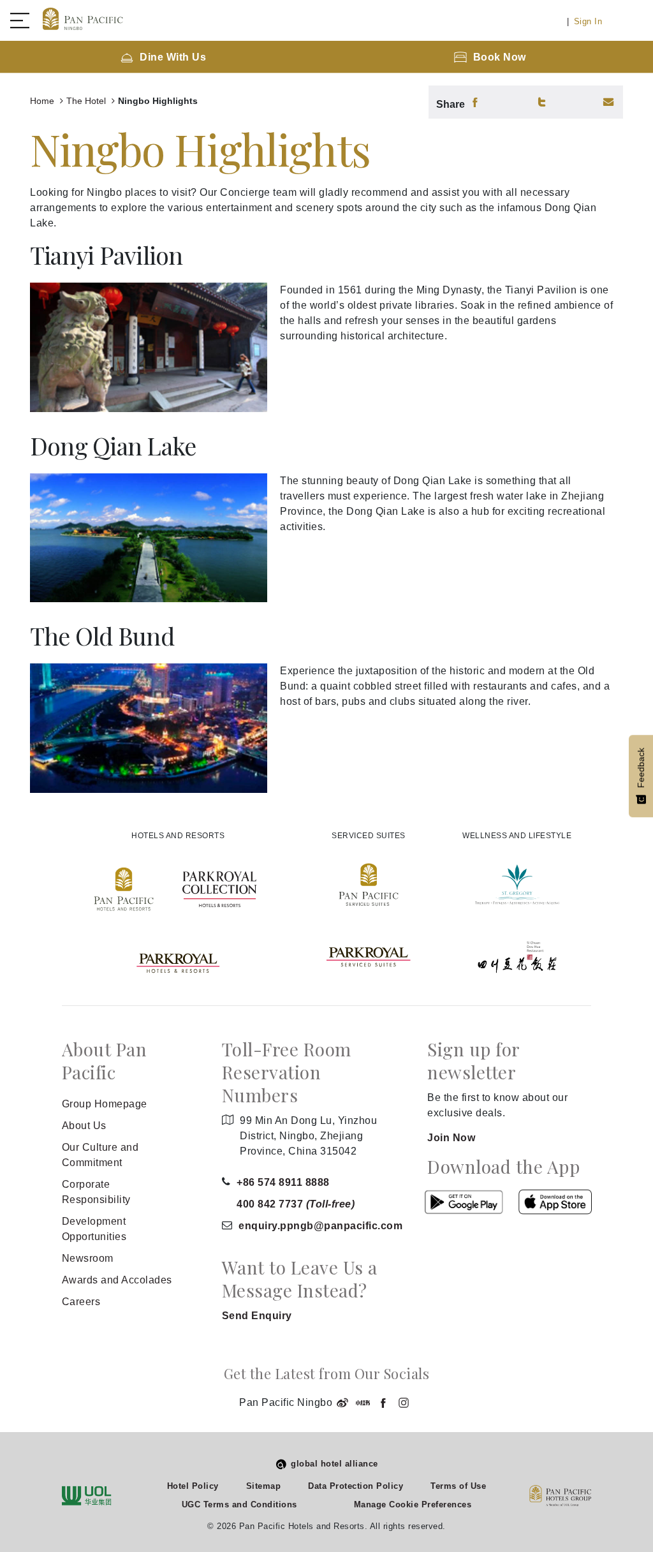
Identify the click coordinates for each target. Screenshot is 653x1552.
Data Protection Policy (355, 1486)
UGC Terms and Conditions (239, 1504)
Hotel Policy (193, 1486)
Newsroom (88, 1258)
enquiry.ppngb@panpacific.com (320, 1225)
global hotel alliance (334, 1463)
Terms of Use (458, 1486)
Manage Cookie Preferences (413, 1504)
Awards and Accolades (117, 1280)
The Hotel (87, 101)
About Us (84, 1125)
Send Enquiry (257, 1315)
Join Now (451, 1137)
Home (43, 101)
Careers (81, 1301)
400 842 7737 (296, 1204)
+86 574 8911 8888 (283, 1182)
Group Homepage (104, 1103)
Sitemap (263, 1486)
